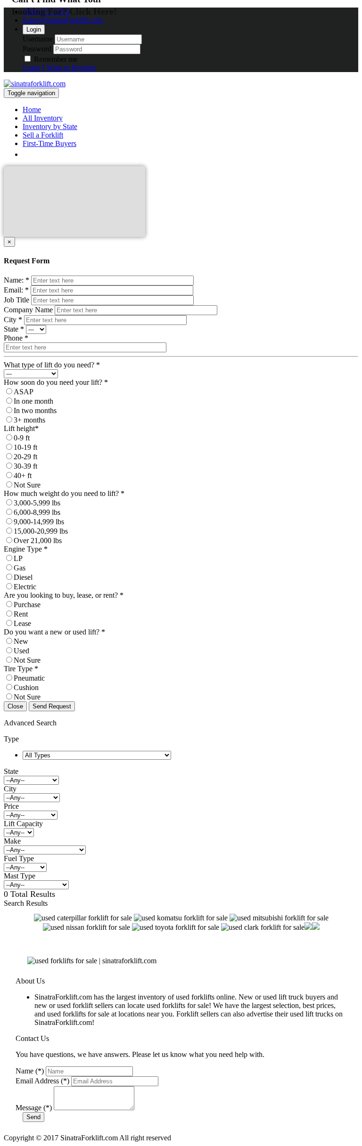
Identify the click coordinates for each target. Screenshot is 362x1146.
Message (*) (34, 1108)
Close (15, 706)
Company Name (28, 310)
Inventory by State (50, 126)
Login (33, 29)
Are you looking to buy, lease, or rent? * (63, 595)
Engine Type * (26, 549)
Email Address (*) (42, 1081)
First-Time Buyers (49, 143)
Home (32, 110)
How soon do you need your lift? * (56, 382)
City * (13, 320)
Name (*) (30, 1071)
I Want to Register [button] (69, 68)
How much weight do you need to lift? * (64, 493)
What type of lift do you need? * (52, 365)
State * (14, 329)
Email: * (16, 290)
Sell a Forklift (43, 135)
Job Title (16, 300)
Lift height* (21, 428)
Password (37, 49)
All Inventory (43, 118)
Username (38, 39)
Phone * (16, 338)
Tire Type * (21, 669)
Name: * (16, 280)
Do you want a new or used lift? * (54, 632)
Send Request (52, 706)
